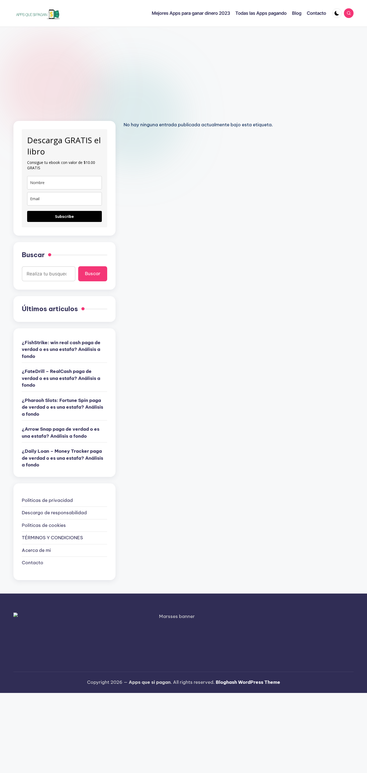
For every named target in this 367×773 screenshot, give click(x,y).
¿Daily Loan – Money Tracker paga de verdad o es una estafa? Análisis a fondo (62, 458)
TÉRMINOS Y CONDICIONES (52, 538)
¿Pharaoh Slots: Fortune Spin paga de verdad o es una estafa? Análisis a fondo (62, 407)
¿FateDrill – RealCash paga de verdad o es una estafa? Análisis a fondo (61, 378)
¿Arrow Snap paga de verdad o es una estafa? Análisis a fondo (60, 432)
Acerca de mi (36, 550)
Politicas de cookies (44, 525)
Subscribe (64, 216)
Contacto (32, 563)
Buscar (33, 255)
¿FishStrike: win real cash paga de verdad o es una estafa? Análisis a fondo (61, 349)
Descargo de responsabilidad (54, 513)
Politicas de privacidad (47, 500)
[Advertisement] (183, 67)
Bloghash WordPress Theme (248, 682)
